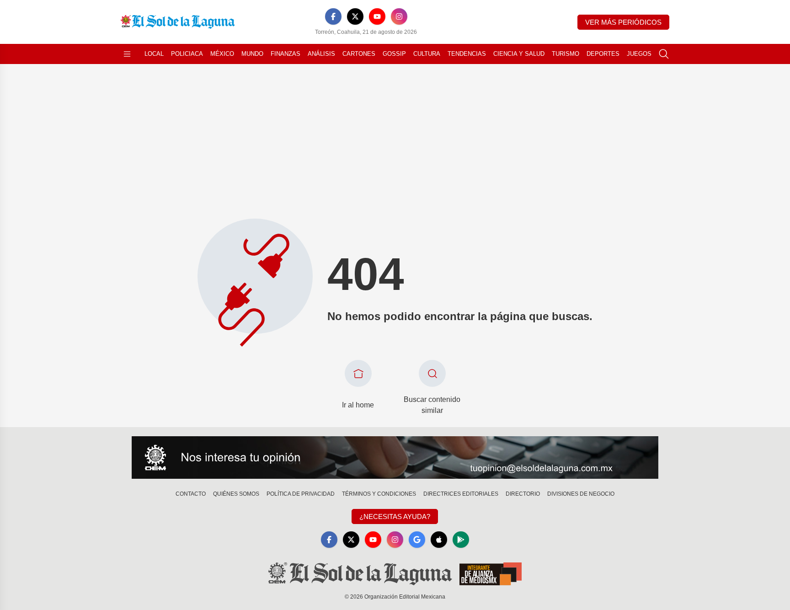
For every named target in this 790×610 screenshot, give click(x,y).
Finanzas (285, 53)
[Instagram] (399, 16)
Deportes (603, 53)
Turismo (565, 53)
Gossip (394, 53)
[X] (355, 16)
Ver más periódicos (623, 22)
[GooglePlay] (461, 539)
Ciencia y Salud (518, 53)
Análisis (321, 53)
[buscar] (663, 53)
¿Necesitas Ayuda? (394, 516)
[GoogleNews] (417, 539)
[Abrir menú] (127, 54)
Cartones (358, 53)
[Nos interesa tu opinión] (395, 457)
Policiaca (187, 53)
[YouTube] (377, 16)
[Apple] (439, 539)
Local (154, 53)
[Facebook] (333, 16)
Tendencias (467, 53)
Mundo (252, 53)
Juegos (639, 53)
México (222, 53)
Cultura (426, 53)
